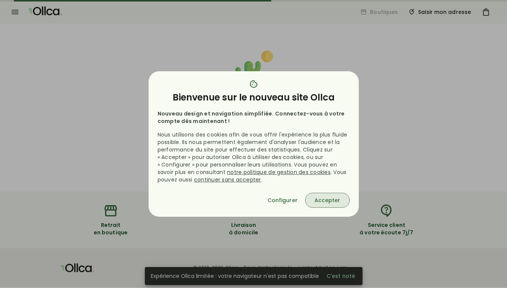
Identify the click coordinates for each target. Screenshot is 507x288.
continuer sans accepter (227, 179)
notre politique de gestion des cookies (279, 172)
